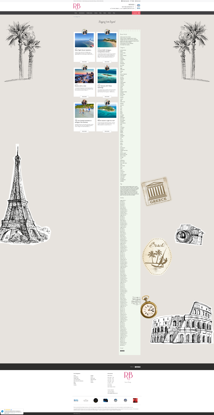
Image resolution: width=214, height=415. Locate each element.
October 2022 (122, 242)
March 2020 (122, 274)
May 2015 (122, 339)
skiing (121, 167)
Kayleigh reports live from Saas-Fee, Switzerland (129, 39)
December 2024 (123, 223)
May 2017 (122, 310)
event (124, 188)
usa (131, 195)
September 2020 (123, 266)
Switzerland (122, 135)
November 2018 (123, 291)
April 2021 (122, 256)
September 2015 (123, 335)
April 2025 (122, 219)
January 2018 (122, 301)
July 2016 (121, 322)
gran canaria (130, 188)
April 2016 (122, 326)
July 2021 (121, 252)
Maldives (121, 116)
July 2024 (121, 228)
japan (134, 189)
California (122, 79)
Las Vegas (122, 114)
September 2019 (123, 280)
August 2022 (122, 243)
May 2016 (122, 325)
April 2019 (122, 287)
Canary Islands (122, 82)
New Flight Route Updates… (125, 44)
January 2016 (122, 330)
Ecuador (121, 89)
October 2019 (122, 279)
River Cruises (122, 161)
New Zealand (122, 120)
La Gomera (122, 127)
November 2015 (123, 333)
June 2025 (122, 217)
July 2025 (121, 216)
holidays (137, 188)
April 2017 (122, 311)
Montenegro (122, 117)
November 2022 (123, 240)
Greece (121, 144)
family (121, 143)
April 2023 (122, 235)
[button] (23, 408)
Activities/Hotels (123, 50)
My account (93, 378)
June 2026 (122, 203)
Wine (121, 109)
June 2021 (122, 254)
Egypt (121, 68)
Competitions (122, 59)
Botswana (122, 78)
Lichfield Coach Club (123, 150)
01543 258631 (114, 8)
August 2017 (122, 306)
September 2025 (123, 213)
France (121, 90)
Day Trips (122, 62)
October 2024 (122, 225)
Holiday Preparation (126, 1)
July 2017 (121, 307)
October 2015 (122, 334)
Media (75, 383)
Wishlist (133, 1)
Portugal (121, 157)
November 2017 (123, 302)
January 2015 (122, 343)
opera (134, 191)
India (121, 100)
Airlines (121, 51)
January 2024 (122, 233)
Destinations (81, 12)
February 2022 (122, 246)
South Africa (122, 69)
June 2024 (122, 229)
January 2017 (122, 315)
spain (121, 168)
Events (109, 12)
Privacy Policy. (118, 409)
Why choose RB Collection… (79, 380)
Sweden (121, 134)
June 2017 (122, 309)
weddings (122, 181)
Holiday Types (89, 12)
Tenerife (121, 136)
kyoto (136, 189)
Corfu (121, 146)
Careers (92, 382)
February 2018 (122, 299)
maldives (121, 191)
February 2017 (122, 314)
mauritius (125, 191)
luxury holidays (125, 190)
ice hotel (121, 189)
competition (131, 187)
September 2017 (123, 305)
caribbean (127, 187)
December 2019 (123, 278)
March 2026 (122, 207)
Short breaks (122, 165)
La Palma (122, 128)
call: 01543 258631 (111, 391)
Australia (121, 77)
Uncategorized (122, 179)
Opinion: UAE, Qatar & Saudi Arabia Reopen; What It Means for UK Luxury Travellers (129, 41)
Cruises (95, 12)
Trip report (122, 178)
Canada (121, 81)
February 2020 (122, 275)
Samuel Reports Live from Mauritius (126, 43)
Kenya (121, 113)
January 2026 (122, 208)
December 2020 (123, 262)
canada (136, 186)
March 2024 (122, 232)
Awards (121, 54)
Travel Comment (123, 174)
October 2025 (122, 212)
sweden (132, 193)
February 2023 (122, 237)
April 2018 (122, 297)
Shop (114, 12)
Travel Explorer (123, 175)
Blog (100, 12)
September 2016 (123, 319)
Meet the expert (123, 153)
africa (121, 186)
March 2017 (122, 313)
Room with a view (123, 163)
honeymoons (122, 147)
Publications (122, 160)
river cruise (133, 192)
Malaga (121, 131)
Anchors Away (122, 52)
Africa (121, 66)
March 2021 (122, 258)
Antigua (121, 71)
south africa (126, 193)
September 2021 (123, 250)
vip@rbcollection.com (127, 8)
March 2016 (122, 327)
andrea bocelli (124, 186)
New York (122, 118)
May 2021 (122, 255)
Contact (75, 384)
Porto (121, 158)
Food (121, 107)
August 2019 (122, 282)
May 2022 (122, 244)
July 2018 (121, 294)
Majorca (121, 130)
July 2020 (121, 268)
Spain (121, 124)
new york (131, 191)
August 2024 (122, 227)
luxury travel (131, 190)
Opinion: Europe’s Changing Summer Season (128, 38)
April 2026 (122, 205)
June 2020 (122, 270)
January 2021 (122, 260)
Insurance (122, 149)
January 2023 (122, 239)
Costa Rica (122, 85)
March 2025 (122, 220)
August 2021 (122, 251)
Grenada (121, 95)
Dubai (121, 87)
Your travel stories (77, 379)
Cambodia (122, 75)
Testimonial (122, 171)
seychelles (122, 121)
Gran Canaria (122, 94)
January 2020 (122, 276)
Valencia (121, 132)
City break (122, 58)
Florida (121, 139)
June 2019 (122, 284)
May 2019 (122, 286)
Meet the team (93, 379)
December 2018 (123, 290)
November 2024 (123, 224)
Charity (121, 56)
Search (92, 376)
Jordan (121, 112)
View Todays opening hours (127, 6)
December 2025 (123, 209)
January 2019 (122, 288)
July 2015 (121, 338)
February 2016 (122, 329)
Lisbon (121, 151)
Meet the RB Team (123, 154)
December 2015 (123, 331)
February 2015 (122, 342)
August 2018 (122, 292)
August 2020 (122, 267)
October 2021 (122, 248)
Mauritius (122, 103)
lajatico (121, 190)
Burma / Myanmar (123, 74)
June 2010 (122, 345)
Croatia (121, 86)
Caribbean (122, 83)
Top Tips (121, 173)
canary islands (122, 187)
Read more (84, 61)
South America (123, 123)
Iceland (121, 99)
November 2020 (123, 263)
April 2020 (122, 272)
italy (132, 189)
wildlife (133, 195)
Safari (121, 164)
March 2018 (122, 298)
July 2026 (121, 201)
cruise (138, 187)
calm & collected (123, 55)
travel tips (124, 195)
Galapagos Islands (123, 91)
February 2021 (122, 259)
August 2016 (122, 321)
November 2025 (123, 211)
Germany (121, 93)
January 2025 (122, 221)
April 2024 (122, 231)
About (104, 12)
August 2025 (122, 215)
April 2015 (122, 341)
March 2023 (122, 236)
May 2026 (122, 204)
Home (76, 12)
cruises (121, 188)
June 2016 (122, 323)
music (128, 191)
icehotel (124, 189)
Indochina (122, 105)
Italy (121, 106)
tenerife (135, 193)
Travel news (122, 177)
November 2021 (123, 247)
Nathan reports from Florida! (125, 37)
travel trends (128, 195)
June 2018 (122, 295)
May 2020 (122, 271)
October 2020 (122, 264)
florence (126, 188)
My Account (138, 1)
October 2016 (122, 318)
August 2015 (122, 337)
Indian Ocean (122, 101)
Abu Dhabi (122, 65)
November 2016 (123, 317)
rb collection (129, 192)
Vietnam (121, 141)
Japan (121, 110)
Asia (121, 72)
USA (121, 138)
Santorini (121, 97)
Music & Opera (123, 155)
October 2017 (122, 303)
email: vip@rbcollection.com (113, 393)
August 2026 (122, 200)
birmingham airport (131, 186)
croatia (135, 187)
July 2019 (121, 283)
